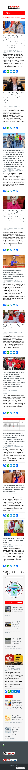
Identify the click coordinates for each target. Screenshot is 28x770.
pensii (22, 446)
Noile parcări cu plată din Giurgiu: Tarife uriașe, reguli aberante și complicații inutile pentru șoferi (14, 609)
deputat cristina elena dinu (13, 51)
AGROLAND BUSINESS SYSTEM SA (15, 723)
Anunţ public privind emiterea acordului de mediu (17, 717)
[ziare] (9, 753)
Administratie (19, 614)
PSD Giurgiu (15, 107)
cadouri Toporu (11, 391)
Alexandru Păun (12, 712)
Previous (5, 572)
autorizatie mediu (9, 724)
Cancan (10, 544)
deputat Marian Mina (13, 669)
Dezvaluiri (7, 615)
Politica (16, 50)
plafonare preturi (7, 107)
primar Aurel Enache (13, 170)
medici (22, 228)
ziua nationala (10, 546)
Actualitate (11, 50)
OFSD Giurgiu (12, 392)
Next (8, 574)
